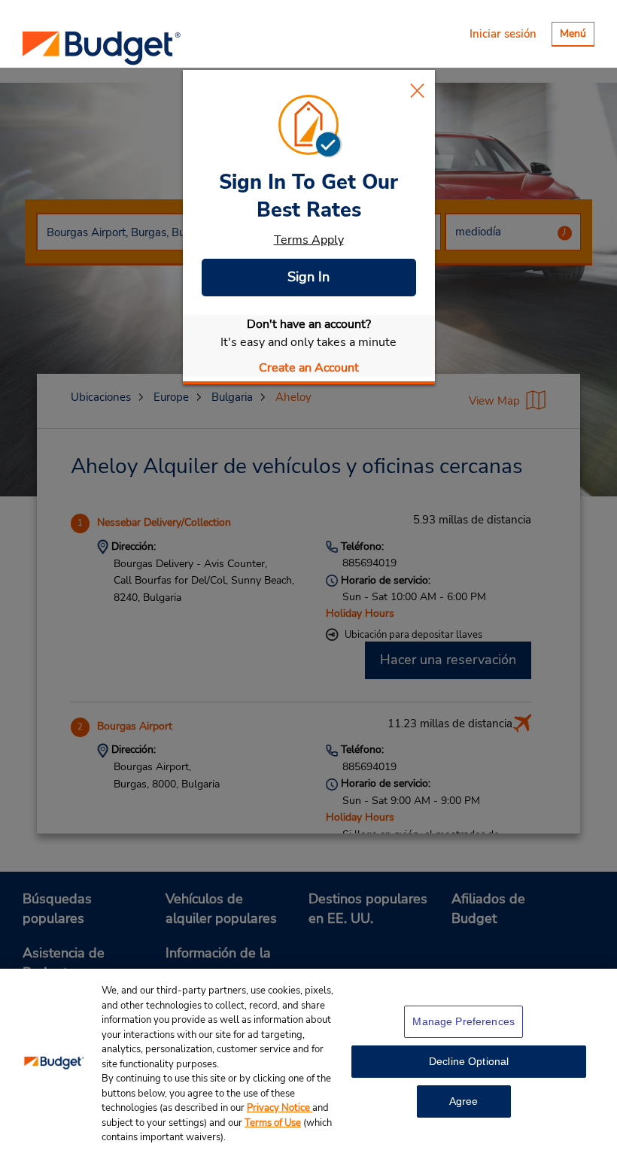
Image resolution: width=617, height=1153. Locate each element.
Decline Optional (469, 1061)
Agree (464, 1101)
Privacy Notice (279, 1108)
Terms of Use (273, 1123)
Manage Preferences (463, 1021)
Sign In (308, 277)
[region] (308, 1061)
